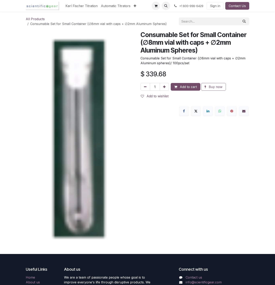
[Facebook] (184, 111)
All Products (35, 19)
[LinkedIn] (208, 111)
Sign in (215, 6)
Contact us (194, 277)
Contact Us (237, 6)
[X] (196, 111)
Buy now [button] (215, 87)
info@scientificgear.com (204, 282)
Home (30, 277)
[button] (166, 6)
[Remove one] (145, 87)
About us (33, 282)
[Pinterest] (232, 111)
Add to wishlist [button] (157, 96)
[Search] (244, 21)
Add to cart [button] (188, 87)
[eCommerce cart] (156, 6)
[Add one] (164, 87)
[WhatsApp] (220, 111)
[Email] (244, 111)
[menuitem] (81, 6)
